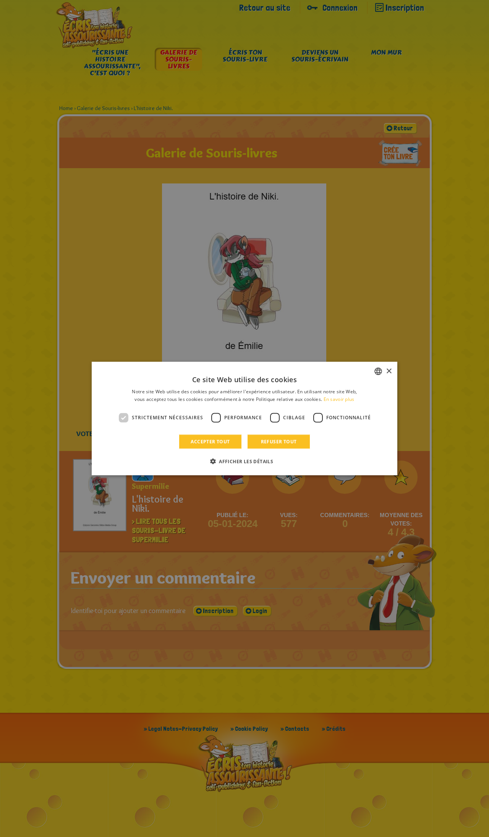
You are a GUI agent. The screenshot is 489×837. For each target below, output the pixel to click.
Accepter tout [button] (210, 441)
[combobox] (378, 371)
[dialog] (244, 418)
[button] (244, 461)
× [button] (389, 371)
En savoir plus (339, 399)
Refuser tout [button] (279, 441)
